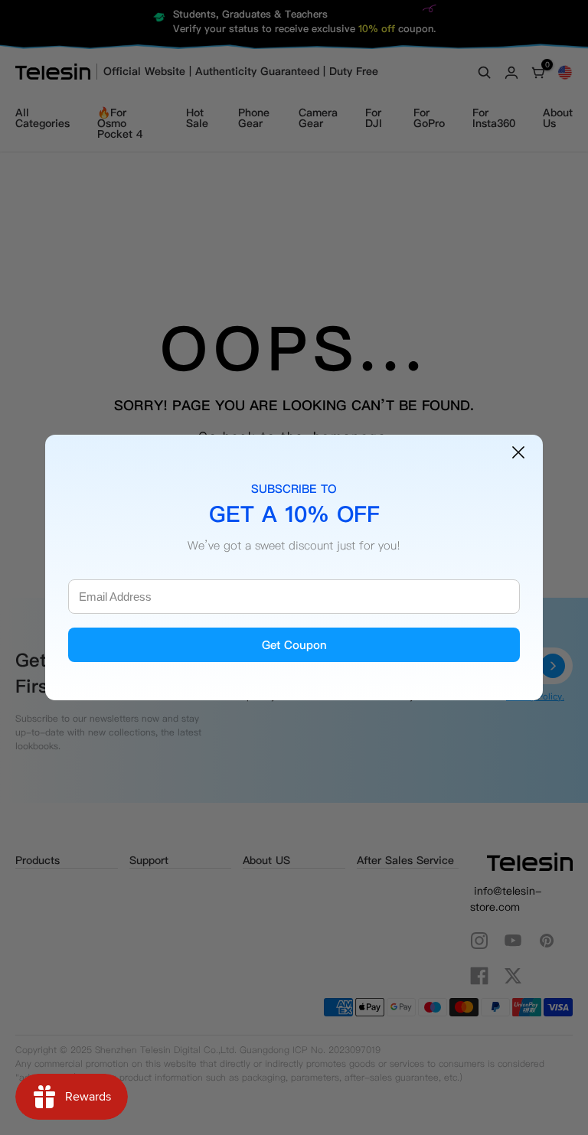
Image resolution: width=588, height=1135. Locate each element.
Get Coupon (294, 645)
